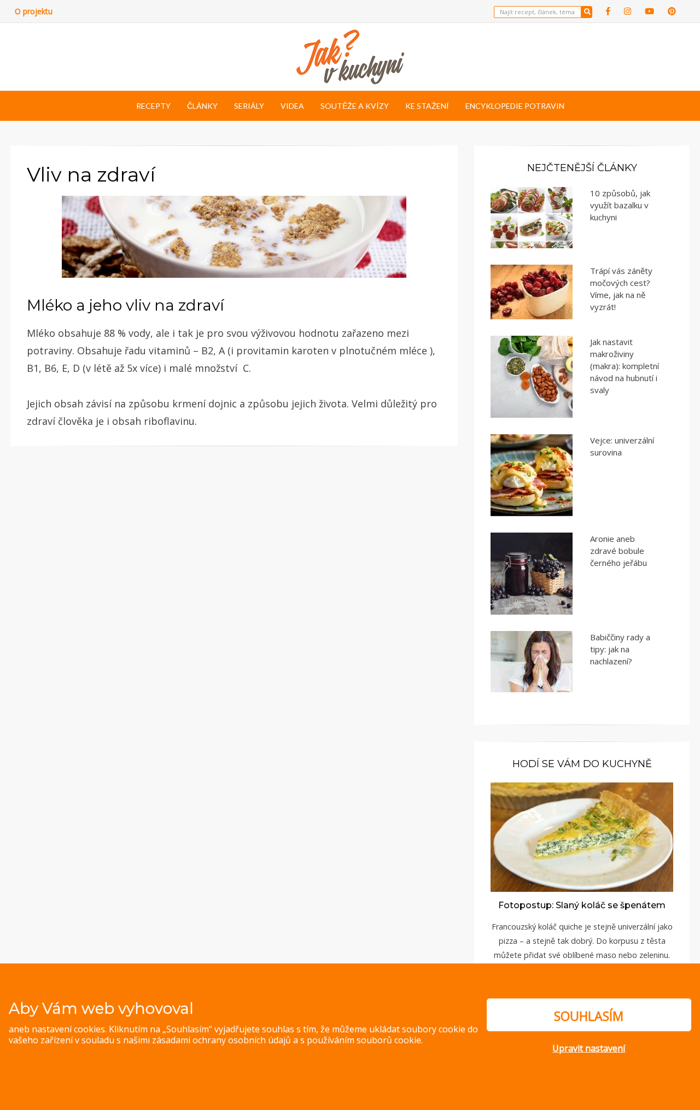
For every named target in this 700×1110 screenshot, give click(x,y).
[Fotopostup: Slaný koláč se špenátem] (582, 836)
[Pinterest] (672, 11)
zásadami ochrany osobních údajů (221, 1040)
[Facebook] (608, 11)
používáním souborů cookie (364, 1040)
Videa (292, 105)
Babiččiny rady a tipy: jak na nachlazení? (620, 649)
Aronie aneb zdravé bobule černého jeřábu (618, 550)
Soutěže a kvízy (354, 105)
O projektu (33, 11)
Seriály (249, 105)
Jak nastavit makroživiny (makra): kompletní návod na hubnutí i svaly (624, 365)
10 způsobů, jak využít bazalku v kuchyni (620, 205)
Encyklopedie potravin (514, 105)
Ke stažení (427, 105)
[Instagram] (627, 11)
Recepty (153, 105)
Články (202, 105)
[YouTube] (649, 11)
